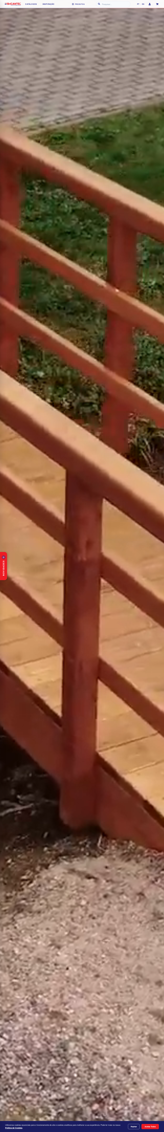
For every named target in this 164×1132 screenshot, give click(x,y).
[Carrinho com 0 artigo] (157, 4)
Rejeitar (134, 1126)
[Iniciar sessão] (149, 4)
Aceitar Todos (150, 1126)
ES (143, 4)
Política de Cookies (13, 1127)
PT (138, 4)
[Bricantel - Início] (13, 4)
